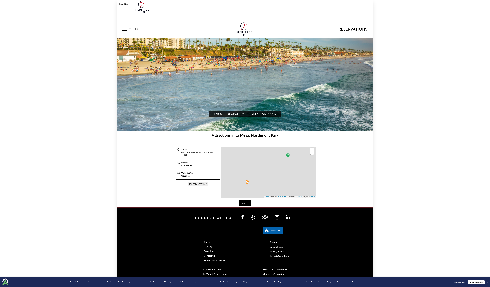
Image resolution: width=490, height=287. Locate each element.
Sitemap (274, 242)
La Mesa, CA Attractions (273, 274)
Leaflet (267, 197)
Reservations (353, 29)
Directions (209, 251)
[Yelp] (253, 217)
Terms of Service (260, 282)
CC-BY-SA (299, 197)
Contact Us (209, 255)
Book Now (123, 4)
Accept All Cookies (476, 282)
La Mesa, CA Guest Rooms (274, 269)
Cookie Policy (276, 246)
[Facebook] (242, 217)
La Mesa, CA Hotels (213, 269)
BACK (245, 203)
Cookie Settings (459, 282)
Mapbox (312, 197)
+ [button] (312, 149)
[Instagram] (277, 217)
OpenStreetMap (282, 197)
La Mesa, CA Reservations (216, 274)
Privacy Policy (277, 251)
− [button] (312, 153)
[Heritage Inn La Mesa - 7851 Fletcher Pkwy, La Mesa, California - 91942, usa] (245, 28)
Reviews (208, 246)
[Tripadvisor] (265, 217)
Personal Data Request (215, 260)
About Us (208, 242)
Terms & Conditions (279, 255)
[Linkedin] (288, 217)
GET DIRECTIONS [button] (199, 184)
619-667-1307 (187, 165)
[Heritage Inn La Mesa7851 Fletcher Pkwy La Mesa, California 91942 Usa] (142, 7)
